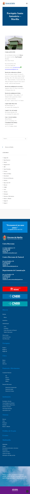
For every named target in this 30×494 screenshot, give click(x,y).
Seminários (5, 320)
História (4, 314)
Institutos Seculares (7, 406)
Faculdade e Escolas (7, 401)
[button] (27, 3)
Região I (4, 347)
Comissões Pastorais (7, 372)
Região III (5, 351)
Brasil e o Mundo (6, 426)
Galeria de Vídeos (6, 453)
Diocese (5, 310)
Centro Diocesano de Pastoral (10, 330)
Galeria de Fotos (6, 451)
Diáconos (5, 363)
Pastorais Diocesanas (7, 384)
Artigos (4, 446)
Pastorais (4, 424)
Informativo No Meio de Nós (9, 455)
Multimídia (7, 440)
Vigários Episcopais (8, 332)
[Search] (15, 138)
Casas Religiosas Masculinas (9, 404)
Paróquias (6, 343)
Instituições (7, 397)
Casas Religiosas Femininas (9, 403)
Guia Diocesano (6, 338)
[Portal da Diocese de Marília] (9, 3)
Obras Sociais (5, 335)
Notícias (5, 415)
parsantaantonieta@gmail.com (11, 69)
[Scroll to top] (27, 491)
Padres (4, 362)
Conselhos (6, 328)
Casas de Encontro (7, 337)
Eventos (5, 435)
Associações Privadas (7, 408)
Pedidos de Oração (9, 431)
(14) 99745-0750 (16, 67)
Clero (5, 356)
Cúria (5, 326)
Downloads (5, 449)
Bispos (5, 317)
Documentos (5, 448)
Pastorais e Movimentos (11, 368)
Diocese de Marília (9, 147)
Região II (5, 349)
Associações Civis (6, 410)
